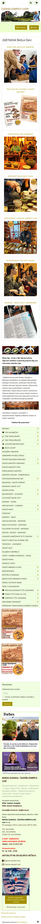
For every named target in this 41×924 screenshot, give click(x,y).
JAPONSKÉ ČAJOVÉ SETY (11, 486)
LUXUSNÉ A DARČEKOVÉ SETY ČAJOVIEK (17, 536)
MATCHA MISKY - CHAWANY (12, 505)
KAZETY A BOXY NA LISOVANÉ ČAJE (15, 540)
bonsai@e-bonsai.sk (10, 810)
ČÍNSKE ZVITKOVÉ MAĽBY (12, 582)
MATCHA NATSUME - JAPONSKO (14, 521)
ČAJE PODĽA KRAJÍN (12, 436)
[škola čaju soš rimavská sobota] (12, 674)
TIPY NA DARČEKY (11, 432)
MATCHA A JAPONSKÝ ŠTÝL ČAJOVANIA (19, 590)
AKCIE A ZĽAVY (10, 448)
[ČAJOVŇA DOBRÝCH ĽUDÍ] (20, 21)
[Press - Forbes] (20, 749)
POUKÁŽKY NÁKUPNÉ (10, 452)
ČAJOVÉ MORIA (7, 559)
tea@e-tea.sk (24, 810)
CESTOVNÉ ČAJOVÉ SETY (11, 498)
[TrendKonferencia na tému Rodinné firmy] (20, 773)
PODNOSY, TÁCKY (8, 563)
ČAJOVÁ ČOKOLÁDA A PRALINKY (14, 459)
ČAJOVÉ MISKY (7, 509)
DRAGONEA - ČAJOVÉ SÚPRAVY (13, 482)
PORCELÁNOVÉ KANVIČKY (12, 471)
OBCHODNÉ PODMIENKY (11, 602)
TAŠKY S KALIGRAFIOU (10, 586)
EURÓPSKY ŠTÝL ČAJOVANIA (15, 598)
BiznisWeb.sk (22, 922)
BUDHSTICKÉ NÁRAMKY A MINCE (14, 579)
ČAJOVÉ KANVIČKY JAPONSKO (13, 463)
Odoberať (7, 704)
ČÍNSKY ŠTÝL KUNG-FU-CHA (15, 594)
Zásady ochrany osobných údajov (13, 917)
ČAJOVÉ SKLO (7, 548)
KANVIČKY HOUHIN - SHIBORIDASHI (16, 475)
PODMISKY (6, 513)
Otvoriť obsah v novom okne (16, 907)
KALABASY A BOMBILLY (10, 552)
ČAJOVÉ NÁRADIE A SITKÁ (11, 567)
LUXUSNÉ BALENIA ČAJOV (14, 444)
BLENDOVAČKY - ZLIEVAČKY (12, 494)
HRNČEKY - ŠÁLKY (9, 517)
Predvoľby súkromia (8, 913)
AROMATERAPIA (8, 571)
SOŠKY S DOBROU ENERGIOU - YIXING (16, 556)
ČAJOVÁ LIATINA (8, 490)
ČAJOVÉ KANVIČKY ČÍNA (11, 467)
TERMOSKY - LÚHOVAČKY (11, 544)
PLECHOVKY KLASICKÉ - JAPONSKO (15, 529)
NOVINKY (5, 428)
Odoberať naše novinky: (11, 689)
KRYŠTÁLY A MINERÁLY (10, 575)
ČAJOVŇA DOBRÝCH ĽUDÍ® (15, 8)
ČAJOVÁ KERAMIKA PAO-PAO (12, 479)
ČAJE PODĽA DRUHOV (12, 440)
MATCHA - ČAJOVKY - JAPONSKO (14, 532)
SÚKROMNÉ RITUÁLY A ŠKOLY (13, 455)
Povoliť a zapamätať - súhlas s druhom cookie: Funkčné (16, 899)
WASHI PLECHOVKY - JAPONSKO (14, 525)
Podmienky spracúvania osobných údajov (20, 606)
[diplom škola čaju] (12, 640)
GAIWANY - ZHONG (9, 502)
